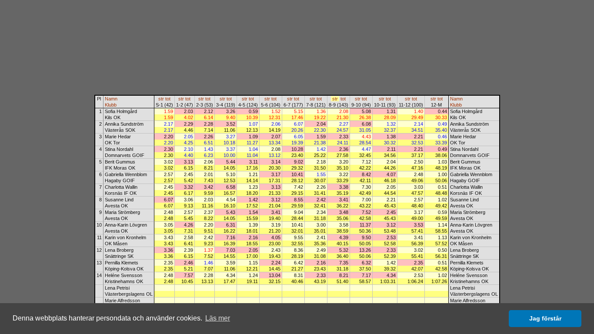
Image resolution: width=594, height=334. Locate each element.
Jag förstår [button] (545, 318)
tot (167, 98)
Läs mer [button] (217, 318)
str (161, 98)
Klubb (111, 104)
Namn (111, 98)
